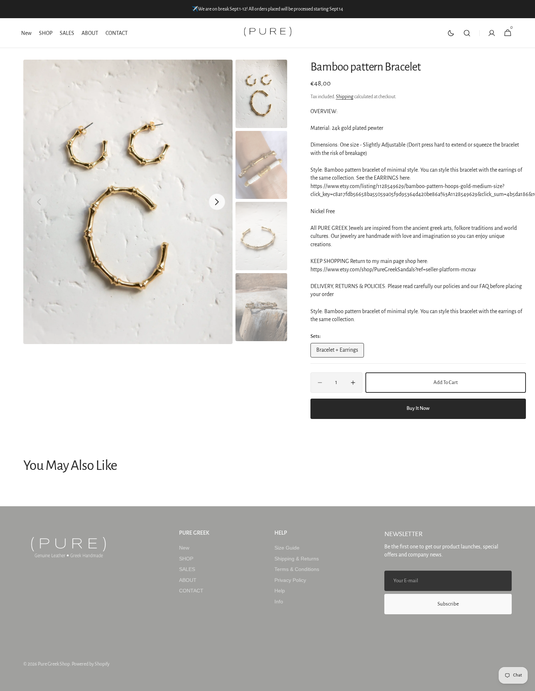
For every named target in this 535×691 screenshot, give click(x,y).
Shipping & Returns (296, 559)
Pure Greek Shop (54, 664)
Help (279, 591)
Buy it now (418, 408)
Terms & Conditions (296, 569)
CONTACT (191, 591)
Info (278, 601)
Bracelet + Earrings (339, 352)
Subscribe (448, 604)
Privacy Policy (290, 580)
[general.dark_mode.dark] (451, 33)
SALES (187, 569)
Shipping (344, 96)
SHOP (186, 559)
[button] (467, 33)
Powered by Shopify (91, 664)
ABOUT (188, 580)
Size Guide (287, 548)
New (184, 548)
